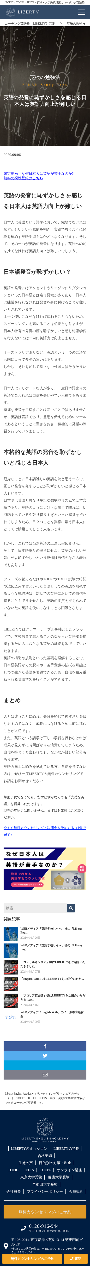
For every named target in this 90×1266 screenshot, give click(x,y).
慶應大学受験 (59, 1177)
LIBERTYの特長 (66, 1148)
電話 (78, 1259)
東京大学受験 (31, 1177)
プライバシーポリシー (45, 1191)
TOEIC (13, 1170)
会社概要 (13, 1191)
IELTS (29, 1170)
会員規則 (76, 1191)
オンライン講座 (69, 1170)
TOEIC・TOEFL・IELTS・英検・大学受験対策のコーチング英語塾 (45, 2)
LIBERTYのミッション (29, 1148)
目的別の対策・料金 (55, 1163)
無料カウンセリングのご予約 (32, 1259)
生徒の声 (25, 1163)
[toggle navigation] (81, 11)
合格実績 (45, 1156)
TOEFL (45, 1170)
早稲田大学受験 (45, 1184)
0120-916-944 (44, 1226)
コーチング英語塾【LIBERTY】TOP (30, 23)
